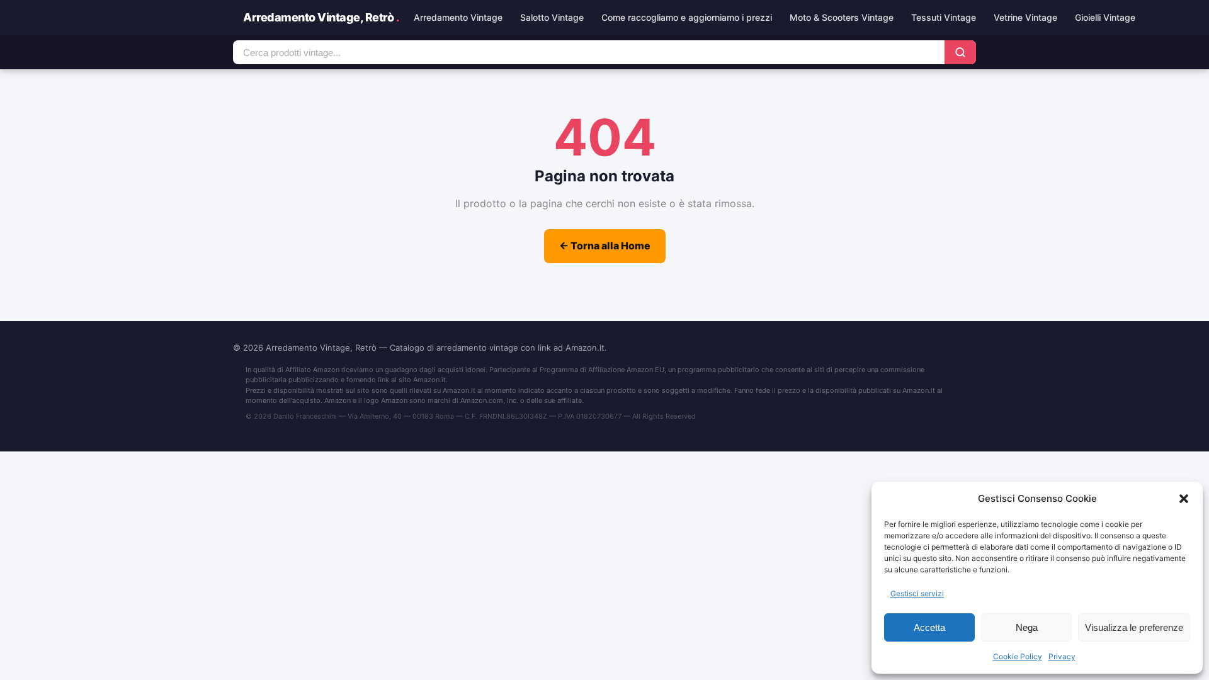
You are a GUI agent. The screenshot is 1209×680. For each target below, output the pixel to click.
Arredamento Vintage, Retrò (321, 17)
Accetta (929, 627)
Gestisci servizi (917, 593)
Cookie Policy (1017, 656)
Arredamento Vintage (458, 17)
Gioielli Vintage (1105, 17)
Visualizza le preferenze (1134, 627)
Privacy (1062, 656)
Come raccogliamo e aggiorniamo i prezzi (686, 17)
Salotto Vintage (552, 17)
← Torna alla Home (604, 245)
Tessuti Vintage (943, 17)
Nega (1027, 627)
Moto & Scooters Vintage (842, 17)
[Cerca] (960, 52)
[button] (1184, 498)
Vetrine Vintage (1025, 17)
